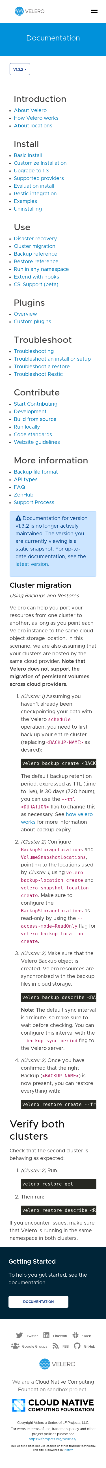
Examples (25, 201)
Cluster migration (34, 246)
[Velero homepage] (30, 11)
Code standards (33, 434)
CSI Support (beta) (36, 284)
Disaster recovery (35, 238)
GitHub (89, 1346)
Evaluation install (34, 186)
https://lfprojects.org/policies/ (53, 1439)
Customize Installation (40, 163)
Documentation (38, 1302)
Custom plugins (32, 321)
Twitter (32, 1336)
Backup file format (36, 472)
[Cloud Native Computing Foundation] (53, 1404)
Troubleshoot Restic (38, 374)
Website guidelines (37, 442)
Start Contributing (35, 404)
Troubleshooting (34, 351)
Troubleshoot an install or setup (52, 359)
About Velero (30, 110)
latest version (32, 564)
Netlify (68, 1449)
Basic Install (28, 155)
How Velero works (36, 118)
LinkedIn (60, 1336)
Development (30, 411)
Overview (25, 314)
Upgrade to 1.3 (31, 171)
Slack (86, 1336)
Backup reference (35, 254)
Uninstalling (28, 209)
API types (26, 479)
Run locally (27, 427)
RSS (65, 1346)
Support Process (34, 502)
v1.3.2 (18, 69)
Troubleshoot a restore (42, 366)
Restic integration (35, 193)
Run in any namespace (41, 269)
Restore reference (36, 261)
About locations (33, 126)
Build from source (35, 419)
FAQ (19, 487)
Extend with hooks (36, 277)
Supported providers (39, 178)
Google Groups (34, 1346)
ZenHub (23, 495)
